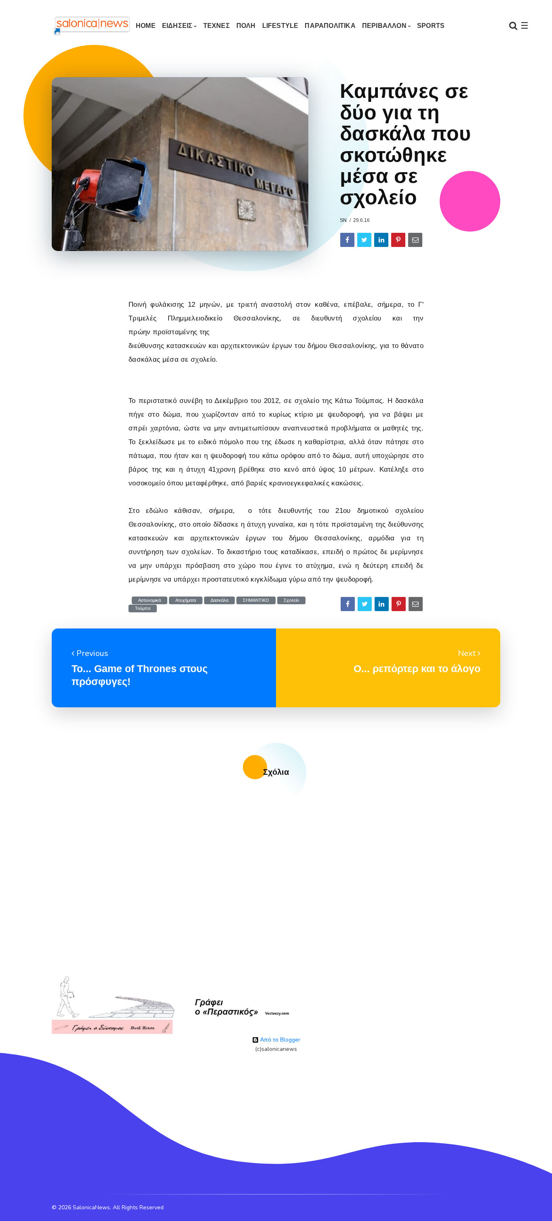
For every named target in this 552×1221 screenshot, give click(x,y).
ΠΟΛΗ (246, 25)
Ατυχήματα (185, 600)
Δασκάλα (219, 600)
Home (146, 25)
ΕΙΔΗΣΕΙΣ (177, 25)
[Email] (415, 240)
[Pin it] (398, 240)
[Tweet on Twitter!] (364, 240)
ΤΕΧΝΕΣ (216, 25)
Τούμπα (142, 608)
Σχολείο (291, 600)
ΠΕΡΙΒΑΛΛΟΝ (384, 25)
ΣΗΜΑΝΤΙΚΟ (256, 600)
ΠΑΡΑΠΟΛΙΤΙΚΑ (330, 25)
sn (343, 220)
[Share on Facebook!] (347, 240)
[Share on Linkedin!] (381, 240)
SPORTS (431, 25)
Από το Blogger (279, 1040)
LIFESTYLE (280, 25)
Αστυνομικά (149, 600)
